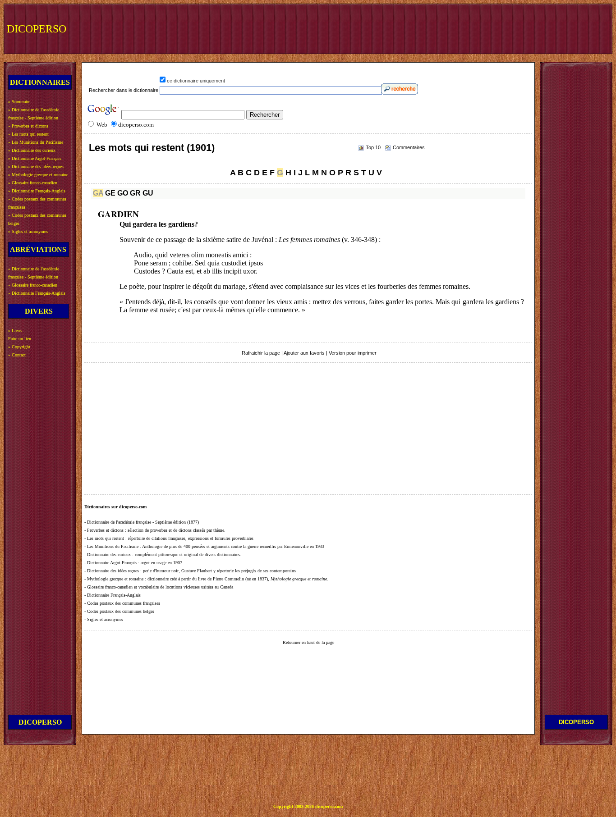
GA (98, 193)
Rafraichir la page (261, 353)
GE (110, 193)
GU (148, 193)
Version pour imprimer (353, 353)
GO (122, 193)
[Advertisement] (443, 28)
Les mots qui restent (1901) (152, 147)
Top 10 (373, 147)
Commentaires (409, 147)
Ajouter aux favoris (304, 353)
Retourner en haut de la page (308, 642)
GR (135, 193)
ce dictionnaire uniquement (196, 80)
